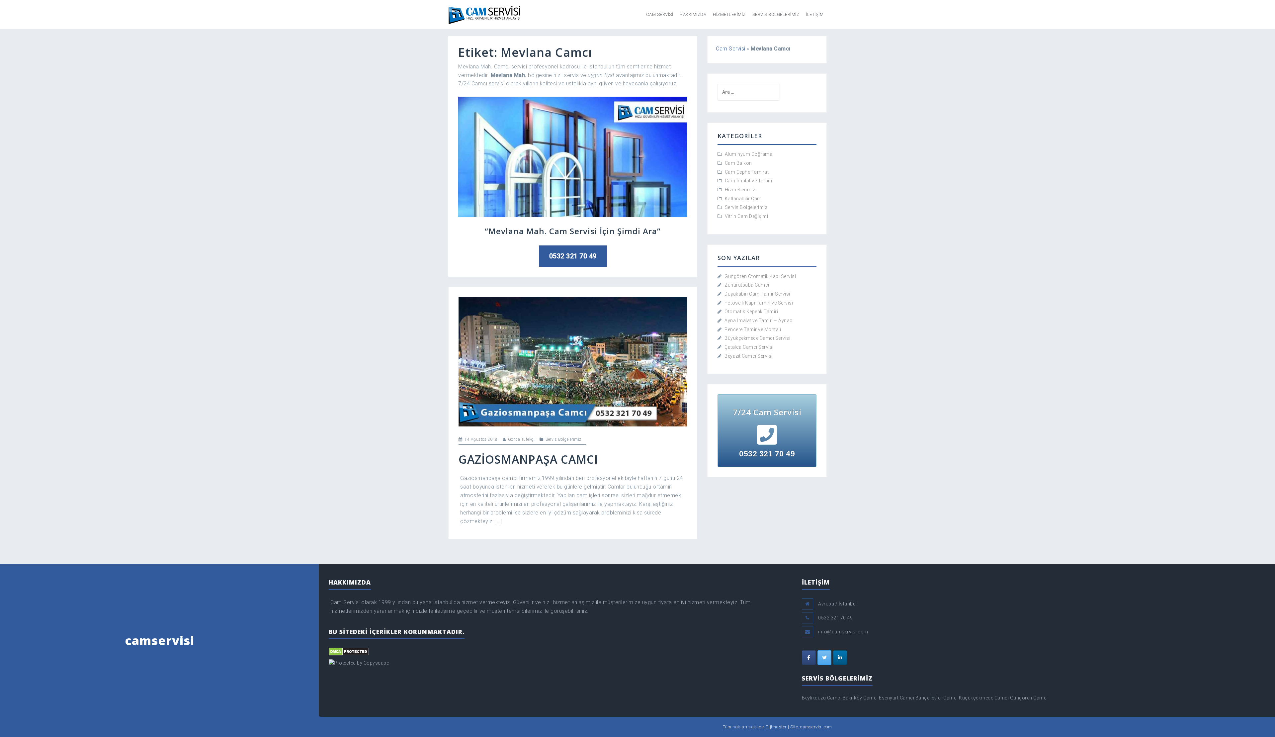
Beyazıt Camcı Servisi (748, 356)
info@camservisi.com (843, 631)
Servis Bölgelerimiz (776, 14)
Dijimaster (776, 726)
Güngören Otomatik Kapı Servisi (760, 276)
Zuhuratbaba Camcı (746, 285)
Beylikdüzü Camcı (821, 697)
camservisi (159, 640)
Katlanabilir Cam (743, 198)
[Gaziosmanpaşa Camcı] (573, 361)
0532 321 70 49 (573, 256)
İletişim (814, 14)
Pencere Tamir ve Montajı (752, 329)
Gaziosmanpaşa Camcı (528, 459)
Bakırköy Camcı (860, 697)
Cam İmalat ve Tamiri (748, 180)
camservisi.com (816, 726)
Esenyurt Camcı (896, 697)
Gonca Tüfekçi (521, 439)
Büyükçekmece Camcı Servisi (757, 338)
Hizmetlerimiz (729, 14)
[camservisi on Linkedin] (840, 657)
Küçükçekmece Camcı (984, 697)
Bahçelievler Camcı (936, 697)
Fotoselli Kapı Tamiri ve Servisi (758, 303)
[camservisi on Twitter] (824, 657)
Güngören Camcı (1029, 697)
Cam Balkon (738, 163)
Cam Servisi (659, 14)
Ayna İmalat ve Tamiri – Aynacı (759, 320)
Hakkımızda (693, 14)
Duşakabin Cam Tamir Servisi (757, 294)
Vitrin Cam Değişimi (746, 216)
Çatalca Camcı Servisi (749, 347)
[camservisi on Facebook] (809, 657)
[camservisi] (484, 14)
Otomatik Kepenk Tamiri (751, 311)
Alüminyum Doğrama (749, 154)
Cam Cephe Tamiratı (747, 172)
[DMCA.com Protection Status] (349, 651)
